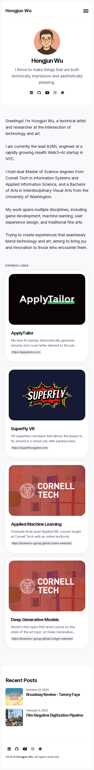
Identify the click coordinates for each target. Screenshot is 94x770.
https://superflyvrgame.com (30, 447)
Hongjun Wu (18, 10)
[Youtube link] (47, 92)
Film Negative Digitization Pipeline (54, 715)
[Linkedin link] (31, 92)
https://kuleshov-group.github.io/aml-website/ (41, 543)
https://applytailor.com (26, 352)
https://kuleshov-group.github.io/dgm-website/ (42, 639)
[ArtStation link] (62, 92)
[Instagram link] (55, 92)
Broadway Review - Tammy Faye (53, 694)
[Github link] (39, 92)
